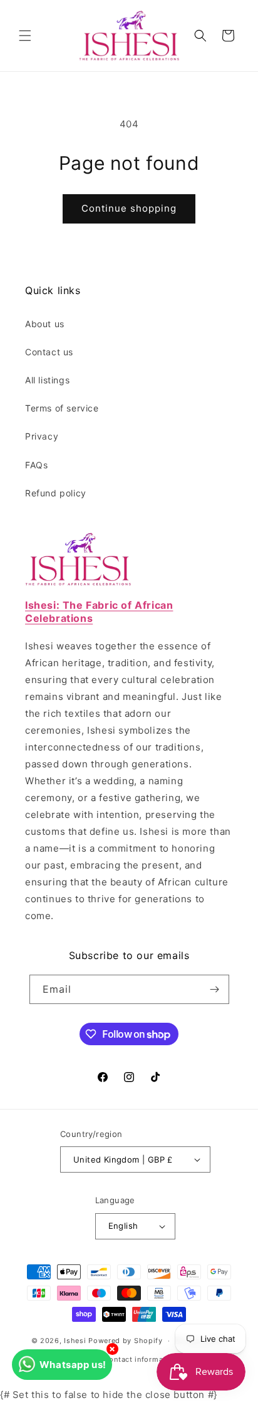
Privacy (41, 436)
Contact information (140, 1359)
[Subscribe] (215, 989)
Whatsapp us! (72, 1365)
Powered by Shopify (125, 1340)
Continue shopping (129, 208)
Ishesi (75, 1340)
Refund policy (55, 493)
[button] (25, 35)
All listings (47, 380)
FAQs (36, 465)
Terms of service (62, 408)
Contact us (49, 352)
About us (44, 323)
